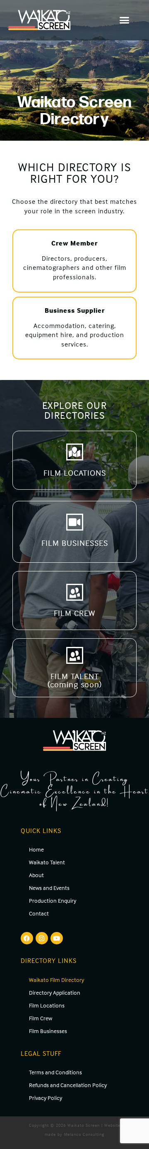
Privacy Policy (45, 1097)
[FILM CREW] (74, 592)
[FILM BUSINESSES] (74, 522)
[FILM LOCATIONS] (74, 452)
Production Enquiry (52, 900)
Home (36, 849)
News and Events (49, 887)
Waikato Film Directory (56, 979)
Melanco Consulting (84, 1134)
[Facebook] (27, 938)
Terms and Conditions (55, 1072)
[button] (125, 20)
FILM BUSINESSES (74, 543)
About (36, 874)
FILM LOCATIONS (74, 472)
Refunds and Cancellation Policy (68, 1084)
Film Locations (47, 1005)
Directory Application (54, 992)
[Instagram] (42, 938)
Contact (39, 913)
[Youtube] (56, 938)
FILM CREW (74, 613)
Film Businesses (48, 1030)
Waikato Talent (47, 862)
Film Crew (40, 1018)
